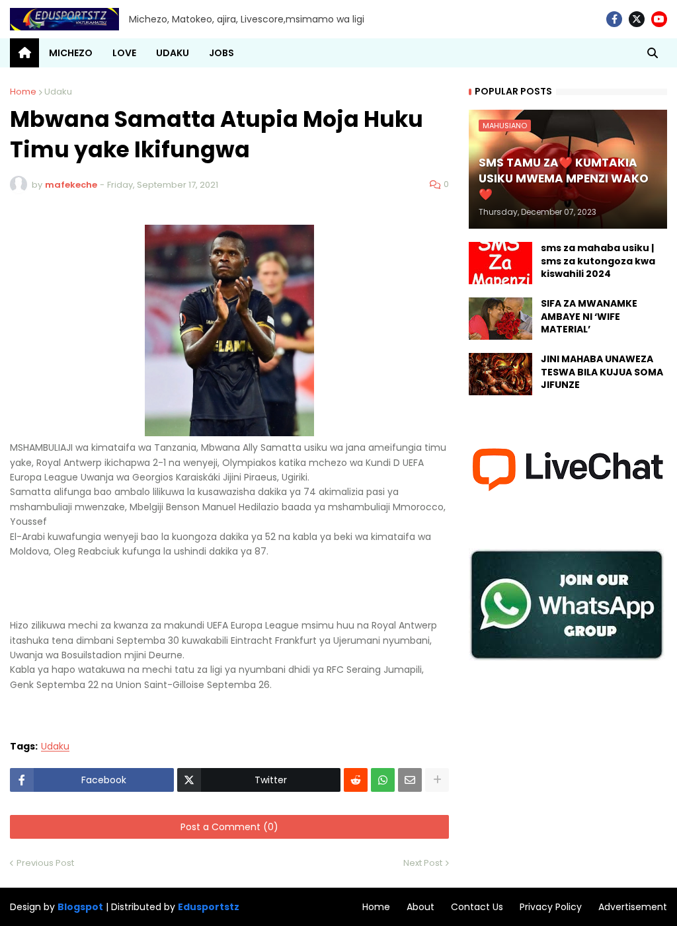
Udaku (58, 91)
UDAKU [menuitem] (172, 52)
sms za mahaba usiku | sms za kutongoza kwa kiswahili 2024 (598, 261)
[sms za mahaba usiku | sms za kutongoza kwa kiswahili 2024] (500, 263)
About (420, 906)
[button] (652, 52)
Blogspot (80, 907)
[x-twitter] (637, 19)
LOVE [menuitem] (124, 52)
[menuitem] (24, 52)
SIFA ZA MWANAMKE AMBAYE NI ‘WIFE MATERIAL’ (589, 316)
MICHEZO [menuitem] (71, 52)
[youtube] (659, 19)
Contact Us (477, 906)
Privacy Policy (551, 906)
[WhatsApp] (383, 780)
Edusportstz (208, 906)
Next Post (422, 863)
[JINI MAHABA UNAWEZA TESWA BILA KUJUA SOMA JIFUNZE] (500, 374)
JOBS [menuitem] (221, 52)
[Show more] (437, 780)
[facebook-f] (614, 19)
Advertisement (632, 906)
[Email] (410, 780)
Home (23, 91)
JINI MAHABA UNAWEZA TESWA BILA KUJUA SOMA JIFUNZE (602, 372)
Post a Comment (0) (229, 826)
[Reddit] (356, 780)
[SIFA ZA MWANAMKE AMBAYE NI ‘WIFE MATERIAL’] (500, 318)
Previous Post (45, 863)
